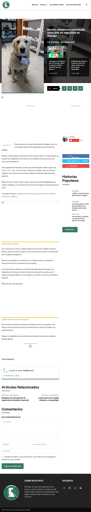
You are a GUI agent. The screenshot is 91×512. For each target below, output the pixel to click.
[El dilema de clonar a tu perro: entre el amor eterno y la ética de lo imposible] (79, 52)
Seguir (85, 161)
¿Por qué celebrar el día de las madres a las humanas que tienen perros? (80, 207)
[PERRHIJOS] (6, 370)
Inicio (35, 5)
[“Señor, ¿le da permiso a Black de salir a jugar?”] (66, 194)
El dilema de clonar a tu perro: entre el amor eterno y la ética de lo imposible (79, 65)
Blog (44, 5)
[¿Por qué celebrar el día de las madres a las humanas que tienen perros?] (66, 205)
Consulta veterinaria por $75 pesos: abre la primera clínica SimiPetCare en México (57, 65)
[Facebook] (64, 88)
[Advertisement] (45, 14)
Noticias (52, 25)
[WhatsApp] (80, 88)
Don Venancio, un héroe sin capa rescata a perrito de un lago (80, 219)
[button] (86, 5)
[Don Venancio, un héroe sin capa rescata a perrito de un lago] (66, 217)
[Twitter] (69, 88)
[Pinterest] (75, 88)
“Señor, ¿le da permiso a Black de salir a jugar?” (80, 194)
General (75, 191)
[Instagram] (70, 488)
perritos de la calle (8, 170)
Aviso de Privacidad (73, 5)
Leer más (53, 73)
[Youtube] (80, 488)
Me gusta (75, 157)
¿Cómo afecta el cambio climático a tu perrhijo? (48, 399)
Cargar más (69, 229)
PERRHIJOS (28, 371)
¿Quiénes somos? (57, 5)
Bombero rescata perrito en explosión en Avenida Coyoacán (15, 399)
